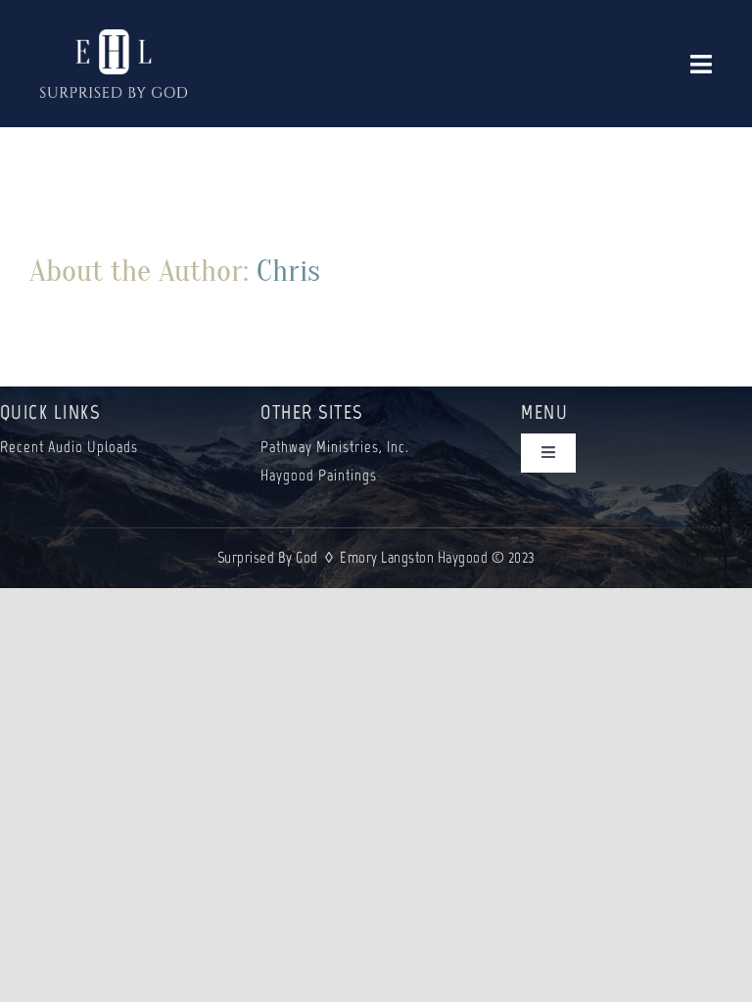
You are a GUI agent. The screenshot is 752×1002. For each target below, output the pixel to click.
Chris (288, 270)
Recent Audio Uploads (69, 446)
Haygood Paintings (318, 475)
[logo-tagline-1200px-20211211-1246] (113, 38)
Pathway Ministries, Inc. (334, 446)
